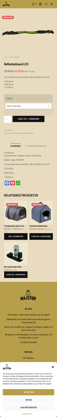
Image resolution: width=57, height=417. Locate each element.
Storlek (9, 98)
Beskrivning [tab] (16, 146)
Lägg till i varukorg (28, 119)
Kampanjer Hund (28, 133)
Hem (5, 57)
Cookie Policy (27, 414)
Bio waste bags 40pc (13, 267)
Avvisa (28, 400)
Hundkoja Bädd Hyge (38, 226)
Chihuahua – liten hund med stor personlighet (28, 314)
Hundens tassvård (28, 342)
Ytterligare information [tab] (35, 146)
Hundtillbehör (14, 57)
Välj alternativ (15, 236)
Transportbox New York (14, 226)
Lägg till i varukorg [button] (41, 236)
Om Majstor (28, 358)
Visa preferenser (28, 407)
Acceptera (29, 392)
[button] (52, 366)
